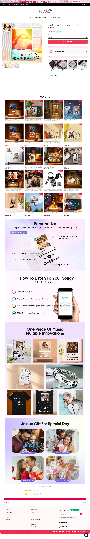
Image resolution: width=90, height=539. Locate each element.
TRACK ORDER (83, 4)
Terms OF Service (9, 514)
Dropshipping (33, 524)
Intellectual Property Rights (36, 521)
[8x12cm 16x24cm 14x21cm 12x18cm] (68, 37)
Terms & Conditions (9, 512)
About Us (33, 514)
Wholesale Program (34, 526)
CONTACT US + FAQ (34, 517)
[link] (37, 17)
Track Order (33, 512)
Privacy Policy (8, 519)
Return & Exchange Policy (35, 519)
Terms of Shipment (9, 517)
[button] (76, 10)
